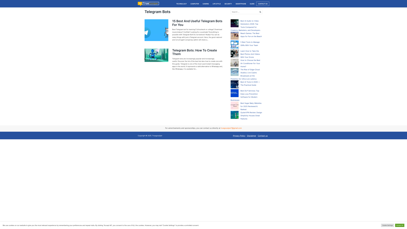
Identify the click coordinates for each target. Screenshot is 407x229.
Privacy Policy (239, 136)
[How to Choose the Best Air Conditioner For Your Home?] (235, 63)
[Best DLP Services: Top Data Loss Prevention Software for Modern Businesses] (235, 93)
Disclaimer (251, 136)
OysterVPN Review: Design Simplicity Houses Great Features (251, 115)
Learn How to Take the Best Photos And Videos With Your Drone (250, 54)
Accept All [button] (399, 225)
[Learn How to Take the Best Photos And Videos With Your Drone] (235, 53)
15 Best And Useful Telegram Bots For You (197, 23)
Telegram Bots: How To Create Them (194, 52)
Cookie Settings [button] (387, 225)
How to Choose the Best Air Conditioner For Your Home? (250, 63)
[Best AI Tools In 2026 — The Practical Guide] (235, 84)
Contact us (263, 136)
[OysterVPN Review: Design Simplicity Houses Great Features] (235, 115)
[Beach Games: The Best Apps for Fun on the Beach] (235, 36)
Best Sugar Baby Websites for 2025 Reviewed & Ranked (250, 106)
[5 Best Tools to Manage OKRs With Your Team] (235, 44)
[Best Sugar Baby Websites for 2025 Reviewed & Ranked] (235, 106)
